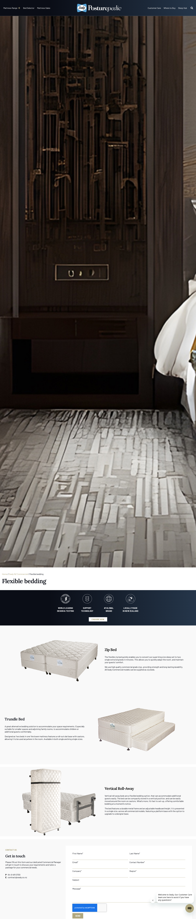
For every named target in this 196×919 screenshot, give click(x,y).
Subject (75, 880)
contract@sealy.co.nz (17, 877)
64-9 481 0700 (14, 874)
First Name (77, 853)
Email (75, 862)
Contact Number (137, 862)
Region (132, 871)
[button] (12, 8)
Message (76, 889)
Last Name (134, 853)
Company (76, 871)
